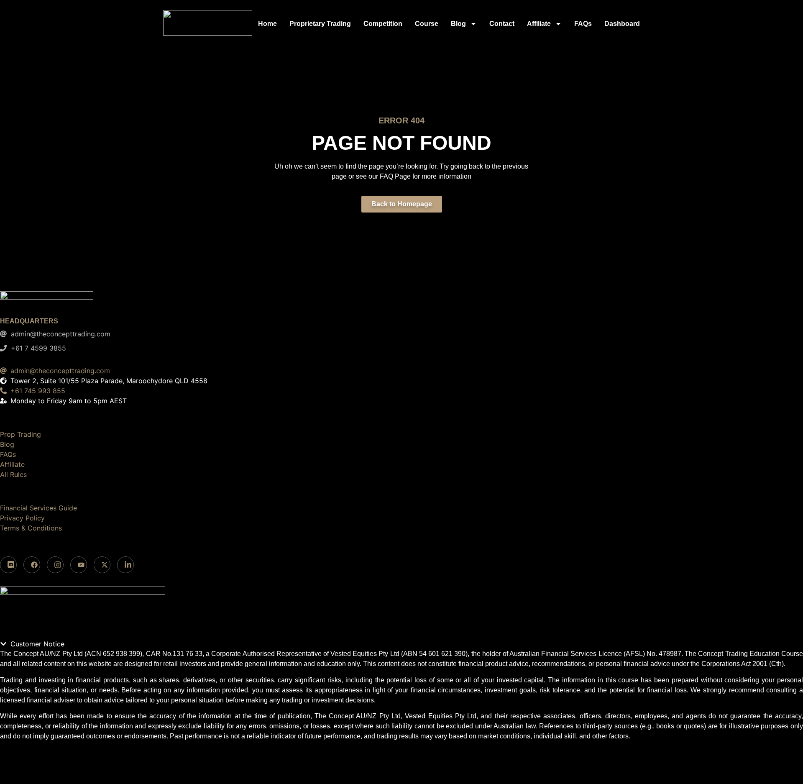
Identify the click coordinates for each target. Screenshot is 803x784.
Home (267, 23)
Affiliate (539, 23)
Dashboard (622, 23)
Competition (382, 23)
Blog (458, 23)
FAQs (583, 23)
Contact (501, 23)
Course (426, 23)
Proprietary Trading (320, 23)
